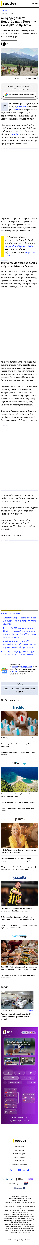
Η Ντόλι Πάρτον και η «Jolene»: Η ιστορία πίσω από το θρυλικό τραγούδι (18, 851)
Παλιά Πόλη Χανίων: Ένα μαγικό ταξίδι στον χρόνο (17, 809)
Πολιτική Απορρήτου (19, 1153)
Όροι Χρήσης (19, 1150)
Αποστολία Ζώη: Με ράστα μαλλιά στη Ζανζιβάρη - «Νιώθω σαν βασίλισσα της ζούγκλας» (20, 621)
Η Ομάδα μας (19, 1160)
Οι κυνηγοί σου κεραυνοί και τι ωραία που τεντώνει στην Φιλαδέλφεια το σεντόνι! (16, 910)
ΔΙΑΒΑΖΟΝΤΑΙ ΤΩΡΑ (11, 613)
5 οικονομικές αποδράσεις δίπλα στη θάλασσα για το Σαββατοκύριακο (18, 795)
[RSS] (11, 1170)
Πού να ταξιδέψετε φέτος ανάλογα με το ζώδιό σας (19, 802)
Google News (26, 667)
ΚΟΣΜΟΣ (4, 10)
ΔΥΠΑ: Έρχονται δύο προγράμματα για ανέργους (19, 738)
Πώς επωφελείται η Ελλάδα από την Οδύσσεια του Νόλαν (18, 745)
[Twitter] (24, 1170)
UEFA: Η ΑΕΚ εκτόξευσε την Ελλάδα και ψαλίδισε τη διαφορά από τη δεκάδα (19, 926)
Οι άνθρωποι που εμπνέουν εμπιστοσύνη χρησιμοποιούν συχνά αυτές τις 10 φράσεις (17, 860)
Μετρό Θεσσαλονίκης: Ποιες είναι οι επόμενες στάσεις (18, 753)
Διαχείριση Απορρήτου (19, 1164)
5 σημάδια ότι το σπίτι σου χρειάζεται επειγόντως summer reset (19, 976)
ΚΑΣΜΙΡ (20, 692)
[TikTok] (28, 1170)
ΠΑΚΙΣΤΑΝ (16, 689)
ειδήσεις (15, 671)
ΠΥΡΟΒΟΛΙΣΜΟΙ (29, 689)
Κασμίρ (14, 134)
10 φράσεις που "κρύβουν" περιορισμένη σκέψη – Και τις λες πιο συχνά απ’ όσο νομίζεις (19, 868)
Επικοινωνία (19, 1147)
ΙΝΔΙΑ (7, 689)
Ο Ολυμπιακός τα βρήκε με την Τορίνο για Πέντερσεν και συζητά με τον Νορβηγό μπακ (17, 918)
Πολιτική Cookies (19, 1157)
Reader (15, 667)
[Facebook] (15, 1170)
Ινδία (17, 110)
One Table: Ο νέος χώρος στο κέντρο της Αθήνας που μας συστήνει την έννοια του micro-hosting (19, 968)
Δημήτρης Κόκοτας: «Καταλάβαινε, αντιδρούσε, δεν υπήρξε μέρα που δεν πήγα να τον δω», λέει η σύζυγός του (19, 644)
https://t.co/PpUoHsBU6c (19, 246)
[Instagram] (19, 1170)
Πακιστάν (21, 107)
